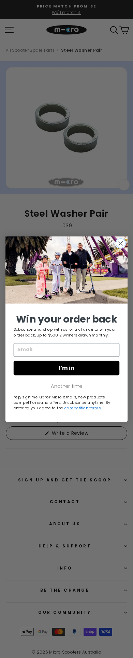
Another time (66, 385)
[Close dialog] (120, 243)
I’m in (66, 368)
